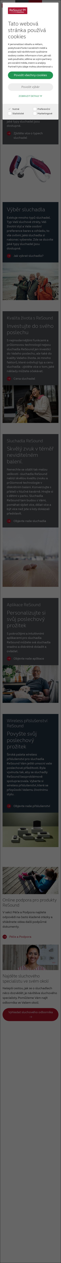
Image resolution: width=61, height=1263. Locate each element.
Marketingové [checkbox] (44, 113)
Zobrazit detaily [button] (29, 96)
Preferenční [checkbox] (43, 109)
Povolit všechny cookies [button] (30, 75)
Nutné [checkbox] (15, 109)
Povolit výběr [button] (30, 87)
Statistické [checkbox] (18, 113)
